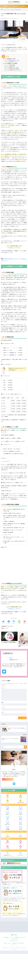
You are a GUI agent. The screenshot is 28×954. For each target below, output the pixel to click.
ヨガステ (20, 829)
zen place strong (20, 802)
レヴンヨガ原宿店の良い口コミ (11, 61)
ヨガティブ (8, 814)
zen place (7, 836)
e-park (6, 628)
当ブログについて (14, 940)
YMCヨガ (20, 836)
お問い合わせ (21, 943)
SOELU (7, 809)
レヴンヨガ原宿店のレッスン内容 (12, 67)
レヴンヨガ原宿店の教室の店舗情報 (12, 68)
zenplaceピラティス (7, 855)
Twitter (4, 674)
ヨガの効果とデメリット (8, 937)
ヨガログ (20, 819)
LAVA (8, 797)
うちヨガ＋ (20, 814)
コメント (3, 687)
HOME (15, 935)
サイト (2, 712)
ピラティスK (20, 855)
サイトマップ (14, 945)
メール (3, 707)
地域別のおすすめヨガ (20, 937)
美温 (20, 843)
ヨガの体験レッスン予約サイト (14, 247)
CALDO (20, 797)
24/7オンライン (7, 824)
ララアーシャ (7, 843)
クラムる (20, 824)
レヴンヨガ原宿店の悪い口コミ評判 (12, 60)
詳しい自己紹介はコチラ (8, 779)
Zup (7, 819)
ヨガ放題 (7, 829)
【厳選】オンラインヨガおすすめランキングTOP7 (14, 6)
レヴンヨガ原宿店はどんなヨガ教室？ (11, 63)
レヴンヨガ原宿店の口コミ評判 (9, 58)
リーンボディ (20, 809)
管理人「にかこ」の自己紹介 (10, 943)
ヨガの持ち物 (14, 939)
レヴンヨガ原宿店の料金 (10, 66)
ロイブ (7, 802)
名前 (2, 702)
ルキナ (20, 848)
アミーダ (7, 848)
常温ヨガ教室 (10, 626)
